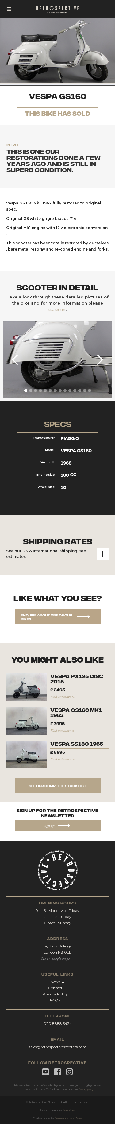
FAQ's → (57, 1000)
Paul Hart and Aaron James (68, 1117)
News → (58, 981)
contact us (57, 309)
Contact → (57, 988)
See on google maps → (57, 958)
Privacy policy (86, 1089)
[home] (57, 9)
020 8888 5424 (58, 1023)
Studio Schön (69, 1109)
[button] (9, 9)
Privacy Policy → (57, 994)
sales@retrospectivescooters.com (57, 1046)
